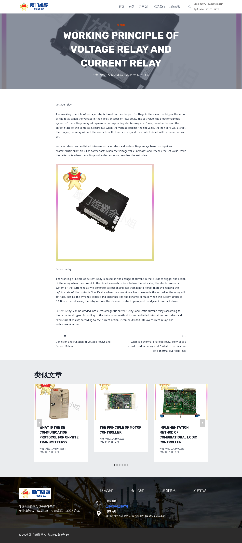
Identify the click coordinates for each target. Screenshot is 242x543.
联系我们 (159, 6)
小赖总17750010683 (110, 74)
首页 (121, 6)
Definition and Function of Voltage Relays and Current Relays (83, 341)
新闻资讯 (174, 6)
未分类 (121, 25)
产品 (131, 6)
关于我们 (144, 6)
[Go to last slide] (39, 423)
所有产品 (199, 490)
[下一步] (202, 423)
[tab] (114, 465)
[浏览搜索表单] (189, 6)
